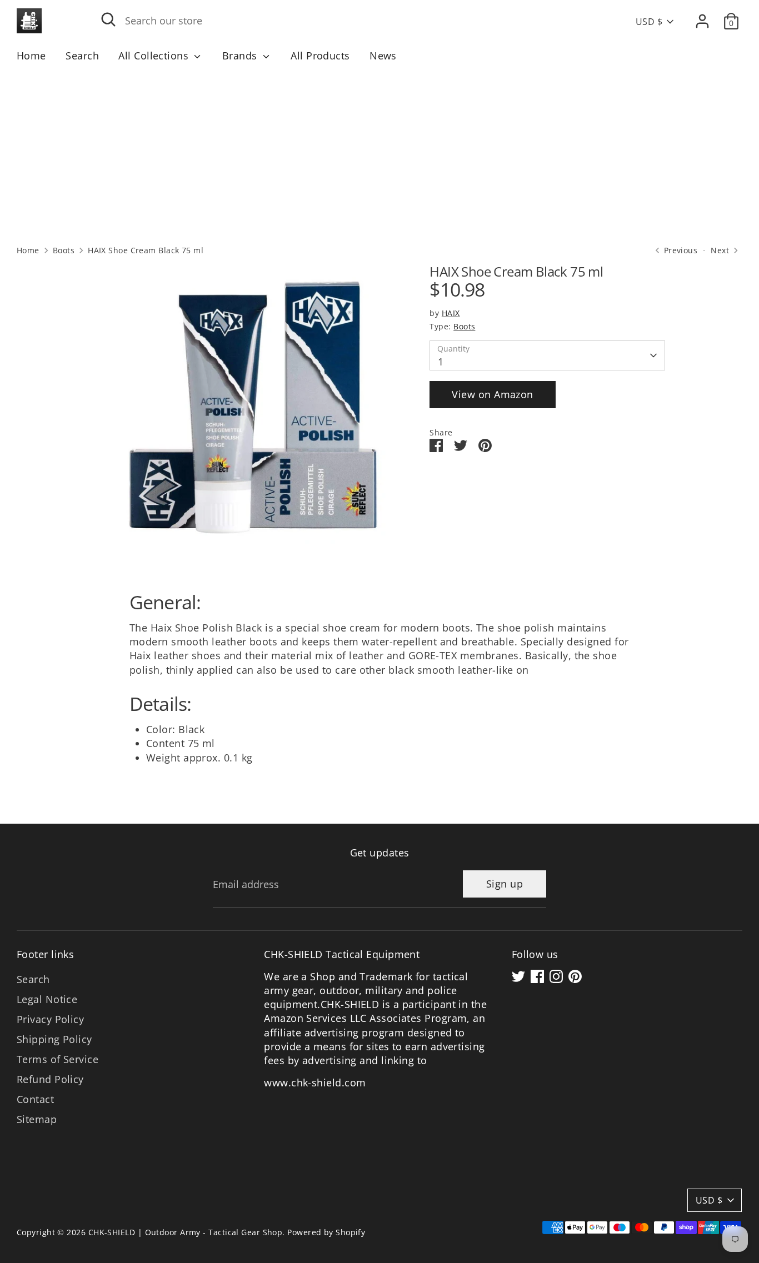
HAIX (451, 313)
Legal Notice (47, 999)
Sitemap (37, 1119)
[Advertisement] (379, 153)
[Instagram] (556, 976)
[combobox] (336, 20)
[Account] (702, 21)
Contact (35, 1099)
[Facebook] (537, 976)
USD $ (649, 22)
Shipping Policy (54, 1039)
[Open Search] (108, 19)
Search (82, 55)
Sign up (504, 883)
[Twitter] (518, 976)
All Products (320, 55)
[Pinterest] (575, 976)
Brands (241, 55)
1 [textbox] (440, 362)
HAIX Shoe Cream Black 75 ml (145, 250)
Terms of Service (57, 1059)
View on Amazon (492, 394)
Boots (63, 250)
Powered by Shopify (326, 1232)
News (383, 55)
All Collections (154, 55)
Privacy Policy (50, 1019)
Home (31, 55)
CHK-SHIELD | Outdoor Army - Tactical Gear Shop (185, 1232)
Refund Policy (50, 1079)
